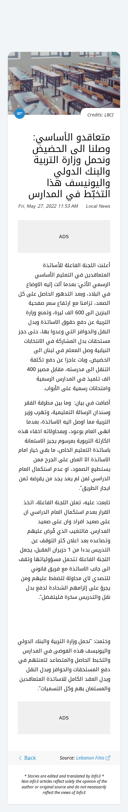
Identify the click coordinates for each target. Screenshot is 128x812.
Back (29, 757)
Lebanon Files (91, 758)
